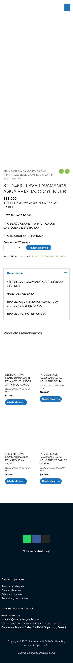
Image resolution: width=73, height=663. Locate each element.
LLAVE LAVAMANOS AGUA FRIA (49, 256)
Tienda (14, 171)
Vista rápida (19, 366)
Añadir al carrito (39, 247)
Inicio (6, 171)
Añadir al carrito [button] (16, 402)
